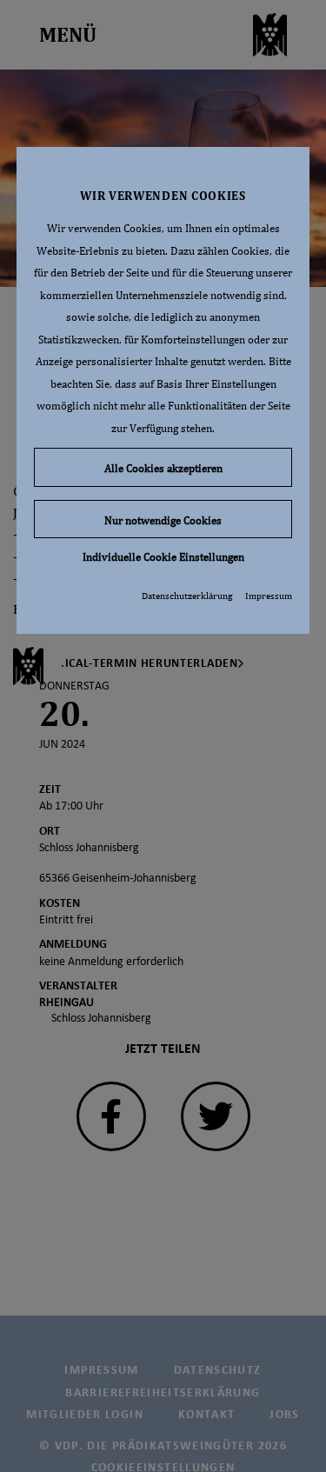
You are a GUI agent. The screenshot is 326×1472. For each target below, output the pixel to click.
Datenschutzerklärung (187, 595)
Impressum (268, 595)
